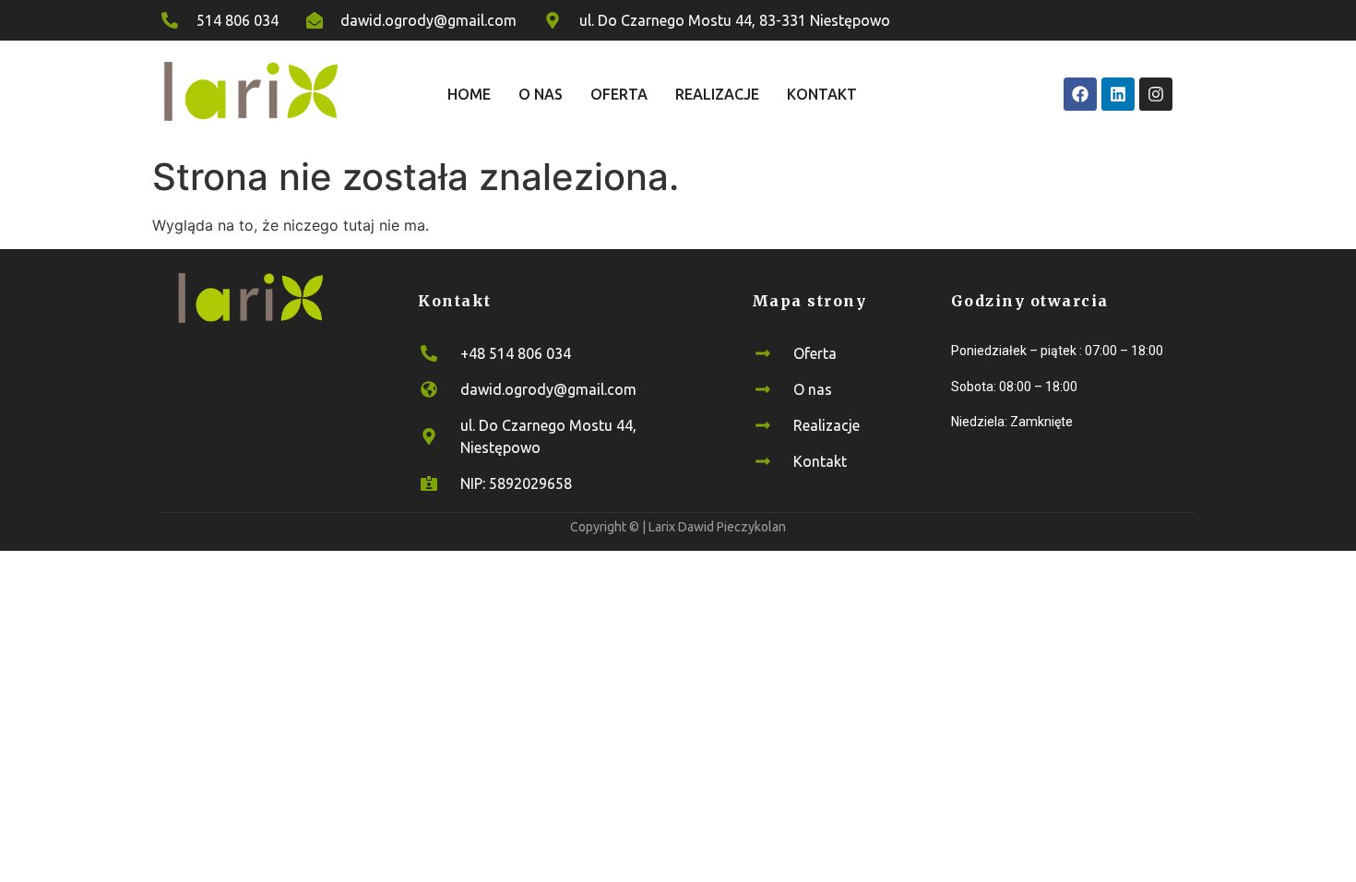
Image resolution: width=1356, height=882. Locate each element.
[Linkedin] (1118, 94)
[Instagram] (1155, 94)
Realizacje (717, 94)
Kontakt (822, 94)
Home (469, 94)
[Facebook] (1080, 94)
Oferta (619, 94)
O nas (540, 94)
